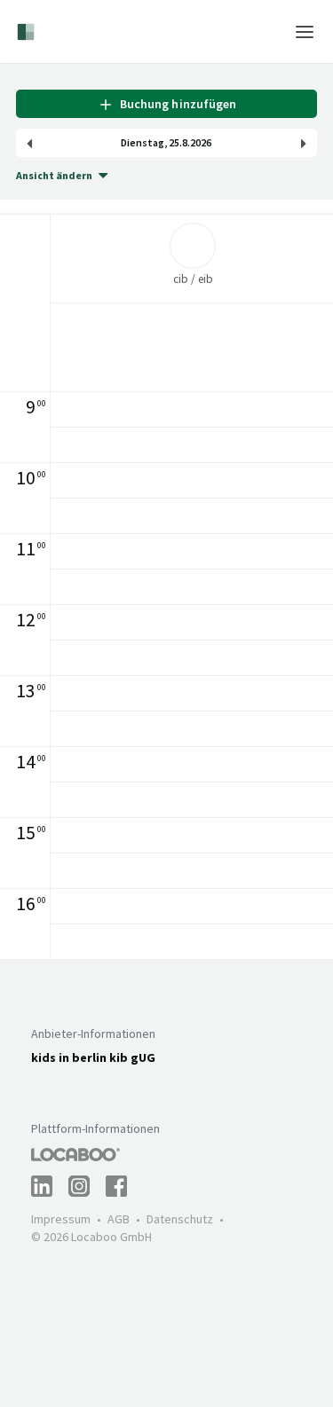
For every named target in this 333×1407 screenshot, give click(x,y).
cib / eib (193, 279)
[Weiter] (303, 143)
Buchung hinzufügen (175, 104)
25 (174, 143)
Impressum (61, 1219)
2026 (200, 143)
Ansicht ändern (54, 175)
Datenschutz (180, 1219)
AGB (118, 1219)
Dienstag (142, 143)
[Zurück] (29, 143)
